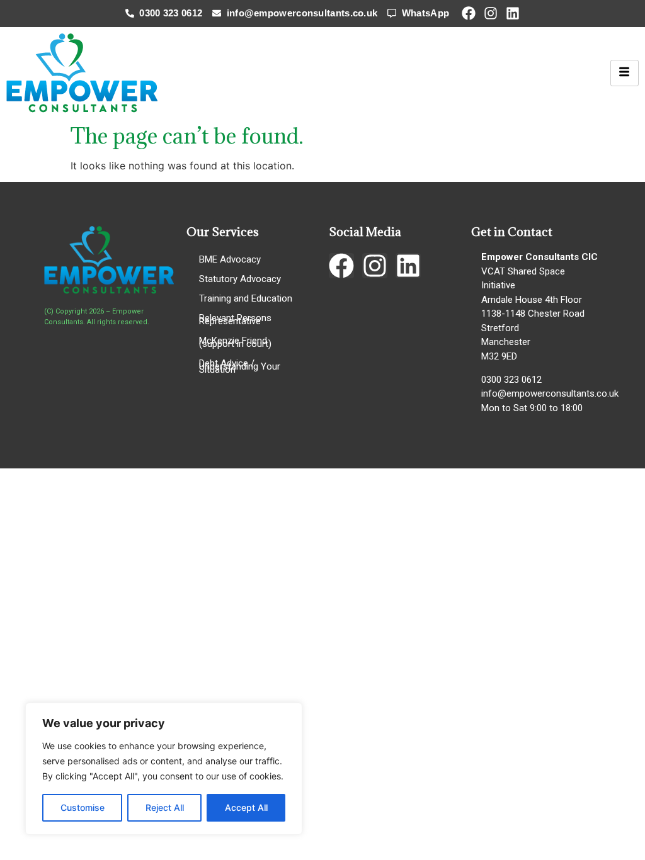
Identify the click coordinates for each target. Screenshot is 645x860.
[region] (163, 769)
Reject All (165, 807)
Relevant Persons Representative (235, 319)
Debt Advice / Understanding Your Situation (239, 366)
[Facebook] (469, 13)
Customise (82, 807)
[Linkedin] (513, 13)
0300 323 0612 (511, 379)
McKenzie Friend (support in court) (235, 342)
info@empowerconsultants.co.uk (550, 393)
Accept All (246, 807)
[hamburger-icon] (624, 73)
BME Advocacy (230, 259)
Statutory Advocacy (240, 279)
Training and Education (245, 298)
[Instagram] (491, 13)
